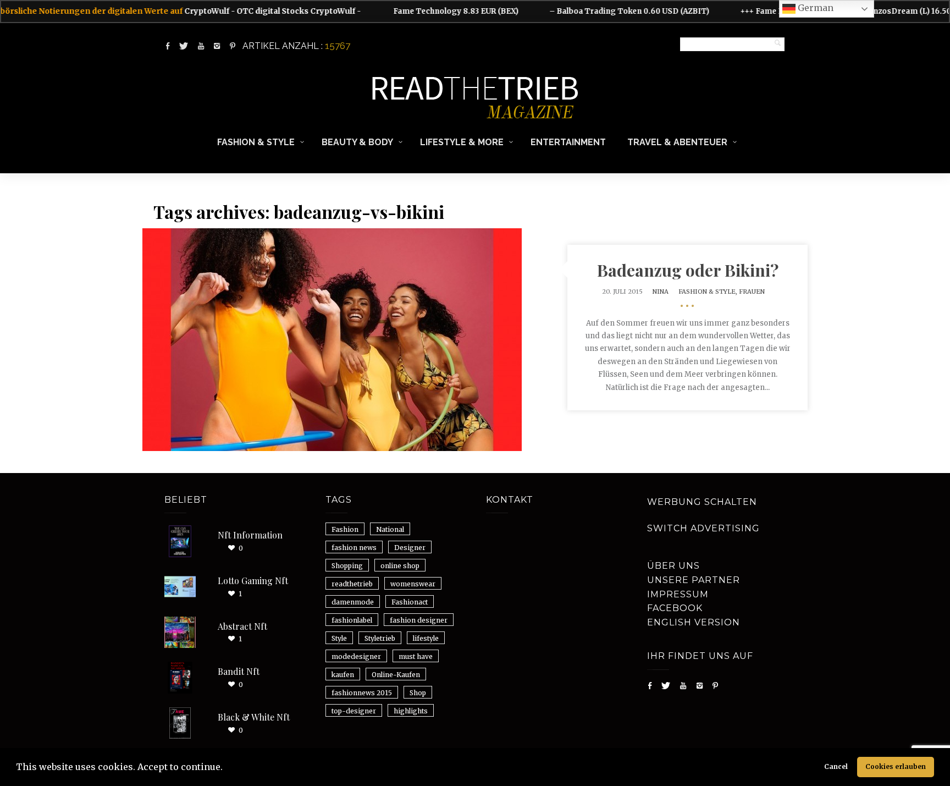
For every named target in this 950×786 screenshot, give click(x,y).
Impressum (678, 594)
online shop (399, 566)
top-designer (354, 711)
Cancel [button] (836, 766)
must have (416, 656)
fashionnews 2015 (362, 693)
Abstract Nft (242, 626)
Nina (661, 291)
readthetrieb (352, 584)
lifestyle (426, 638)
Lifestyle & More (462, 142)
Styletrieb (379, 638)
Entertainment (568, 142)
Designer (410, 547)
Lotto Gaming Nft (253, 580)
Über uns (673, 565)
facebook (675, 608)
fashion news (354, 547)
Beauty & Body (357, 142)
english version (693, 622)
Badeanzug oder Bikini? (687, 270)
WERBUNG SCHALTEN (702, 502)
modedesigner (356, 656)
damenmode (353, 602)
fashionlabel (352, 620)
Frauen (752, 291)
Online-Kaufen (396, 674)
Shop (418, 693)
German (814, 7)
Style (339, 638)
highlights (411, 711)
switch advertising (703, 528)
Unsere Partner (693, 580)
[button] (226, 768)
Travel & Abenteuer (677, 142)
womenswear (412, 584)
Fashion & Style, (708, 291)
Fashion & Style (256, 142)
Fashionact (409, 602)
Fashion (345, 529)
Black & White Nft (254, 717)
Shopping (347, 566)
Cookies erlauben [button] (895, 766)
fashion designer (419, 620)
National (390, 529)
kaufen (343, 674)
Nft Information (250, 535)
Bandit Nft (238, 671)
